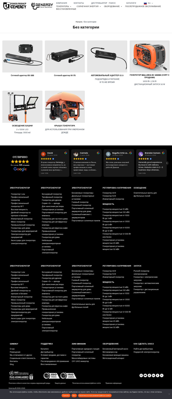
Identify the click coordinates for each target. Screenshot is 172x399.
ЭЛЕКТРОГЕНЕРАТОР (20, 187)
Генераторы (62, 6)
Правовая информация (114, 383)
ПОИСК (112, 3)
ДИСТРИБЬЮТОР (99, 3)
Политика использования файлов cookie (86, 383)
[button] (152, 3)
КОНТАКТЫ (79, 3)
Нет (74, 395)
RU (149, 3)
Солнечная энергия (88, 6)
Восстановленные (66, 9)
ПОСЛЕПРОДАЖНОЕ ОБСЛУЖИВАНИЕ (143, 6)
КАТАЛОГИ (131, 3)
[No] (169, 394)
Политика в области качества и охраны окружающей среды (29, 383)
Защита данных (60, 383)
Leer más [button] (44, 173)
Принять (66, 395)
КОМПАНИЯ (61, 3)
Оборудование (112, 6)
